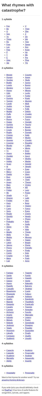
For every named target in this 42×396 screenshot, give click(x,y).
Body (8, 188)
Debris (28, 112)
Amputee (29, 310)
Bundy (27, 127)
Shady (9, 195)
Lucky (27, 93)
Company (10, 336)
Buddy (9, 83)
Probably (10, 222)
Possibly (28, 328)
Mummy (28, 101)
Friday (9, 190)
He (26, 52)
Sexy (8, 206)
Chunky (28, 140)
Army (27, 261)
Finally (28, 333)
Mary (8, 185)
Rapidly (9, 286)
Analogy (28, 356)
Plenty (27, 245)
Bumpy (28, 130)
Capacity (10, 350)
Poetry (27, 320)
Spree (27, 45)
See (8, 34)
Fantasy (9, 273)
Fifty (27, 227)
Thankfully (29, 302)
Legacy (28, 317)
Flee (8, 50)
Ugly (8, 93)
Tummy (9, 101)
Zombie (9, 156)
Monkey (9, 88)
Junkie (9, 106)
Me (26, 55)
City (8, 230)
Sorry (8, 211)
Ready (9, 214)
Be (7, 29)
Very (27, 201)
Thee (27, 29)
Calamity (10, 353)
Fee (8, 26)
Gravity (9, 278)
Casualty (10, 297)
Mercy (8, 172)
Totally (9, 328)
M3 (26, 188)
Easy (27, 169)
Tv (7, 151)
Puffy (27, 109)
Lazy (27, 190)
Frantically (29, 304)
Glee (8, 60)
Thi (26, 63)
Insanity (28, 361)
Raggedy (10, 304)
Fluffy (8, 114)
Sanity (9, 276)
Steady (28, 167)
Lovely (9, 85)
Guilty (27, 224)
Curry (8, 96)
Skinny (9, 245)
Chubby (28, 114)
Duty (27, 253)
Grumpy (9, 140)
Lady (27, 198)
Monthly (9, 127)
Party (27, 258)
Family (28, 276)
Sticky (8, 227)
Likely (8, 243)
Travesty (28, 307)
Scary (8, 164)
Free (8, 45)
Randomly (29, 299)
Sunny (27, 83)
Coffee (28, 146)
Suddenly (10, 338)
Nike (27, 230)
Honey (9, 91)
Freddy (9, 201)
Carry (8, 209)
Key (26, 47)
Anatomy (28, 350)
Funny (27, 88)
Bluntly (9, 146)
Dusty (27, 106)
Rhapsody (10, 294)
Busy (27, 203)
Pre (26, 58)
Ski (7, 63)
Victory (28, 185)
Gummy (9, 125)
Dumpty (28, 132)
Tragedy (28, 273)
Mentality (10, 358)
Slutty (8, 117)
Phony (27, 219)
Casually (10, 289)
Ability (9, 361)
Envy (27, 151)
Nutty (27, 135)
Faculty (28, 312)
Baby (8, 159)
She (26, 31)
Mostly (9, 232)
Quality (28, 336)
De (26, 37)
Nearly (28, 216)
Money (28, 91)
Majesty (9, 302)
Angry (8, 182)
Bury (8, 177)
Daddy (9, 174)
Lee (8, 47)
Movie (27, 148)
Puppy (9, 109)
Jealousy (10, 325)
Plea (27, 60)
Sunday (9, 80)
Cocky (9, 253)
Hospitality (10, 373)
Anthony (28, 297)
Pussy (27, 193)
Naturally (29, 283)
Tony (27, 235)
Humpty (28, 122)
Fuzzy (27, 119)
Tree (27, 42)
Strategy (28, 289)
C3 (26, 195)
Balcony (28, 286)
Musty (8, 148)
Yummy (28, 117)
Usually (28, 338)
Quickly (9, 216)
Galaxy (9, 281)
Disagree (29, 325)
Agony (9, 283)
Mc (7, 193)
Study (27, 80)
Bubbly (9, 138)
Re (7, 42)
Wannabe (29, 315)
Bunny (27, 85)
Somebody (29, 323)
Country (28, 75)
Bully (27, 222)
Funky (27, 96)
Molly (8, 235)
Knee (27, 50)
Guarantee (29, 331)
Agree (27, 77)
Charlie (9, 256)
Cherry (28, 214)
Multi (27, 104)
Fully (27, 256)
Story (8, 180)
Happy (28, 240)
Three (8, 39)
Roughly (28, 143)
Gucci (27, 156)
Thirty (27, 180)
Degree (9, 198)
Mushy (28, 138)
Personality (29, 373)
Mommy (28, 237)
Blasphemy (11, 291)
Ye (7, 37)
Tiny (8, 219)
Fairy (8, 169)
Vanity (27, 281)
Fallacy (28, 294)
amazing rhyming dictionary (13, 380)
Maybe (28, 161)
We (26, 39)
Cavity (27, 291)
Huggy (9, 122)
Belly (8, 240)
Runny (9, 119)
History (28, 206)
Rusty (27, 98)
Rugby (9, 132)
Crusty (9, 130)
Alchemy (10, 312)
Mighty (9, 237)
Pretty (27, 251)
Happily (28, 278)
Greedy (28, 164)
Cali (8, 261)
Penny (9, 248)
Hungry (9, 77)
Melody (9, 320)
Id (7, 167)
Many (8, 258)
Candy (28, 177)
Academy (10, 356)
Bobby (27, 153)
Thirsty (28, 232)
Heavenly (10, 331)
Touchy (28, 125)
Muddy (9, 112)
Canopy (9, 310)
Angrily (9, 315)
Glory (27, 174)
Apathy (9, 299)
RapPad (8, 390)
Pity (8, 224)
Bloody (9, 75)
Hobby (9, 161)
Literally (9, 333)
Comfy (9, 104)
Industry (9, 317)
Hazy (8, 203)
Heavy (9, 153)
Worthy (28, 159)
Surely (9, 251)
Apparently (29, 358)
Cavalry (9, 307)
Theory (28, 182)
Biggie (27, 243)
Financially (29, 353)
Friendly (28, 248)
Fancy (27, 209)
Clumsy (9, 135)
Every (27, 211)
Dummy (9, 98)
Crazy (27, 172)
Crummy (9, 143)
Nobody (9, 323)
